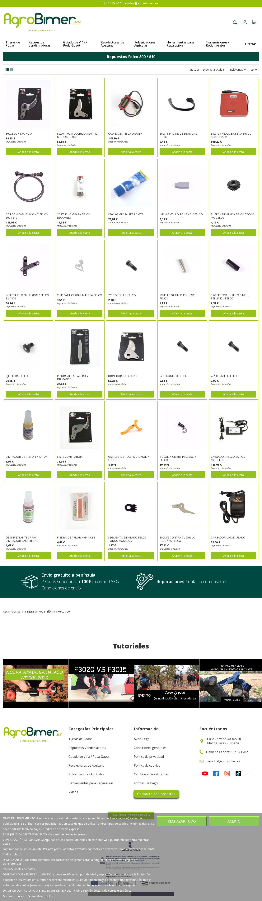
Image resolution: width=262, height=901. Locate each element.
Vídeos (73, 792)
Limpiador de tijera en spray (27, 456)
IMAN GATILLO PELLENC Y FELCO (181, 214)
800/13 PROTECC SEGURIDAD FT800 (178, 135)
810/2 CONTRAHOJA (69, 456)
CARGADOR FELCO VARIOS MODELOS (228, 458)
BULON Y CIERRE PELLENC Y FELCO (178, 458)
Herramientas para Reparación (90, 783)
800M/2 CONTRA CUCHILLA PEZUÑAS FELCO (177, 539)
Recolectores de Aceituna (86, 765)
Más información (14, 896)
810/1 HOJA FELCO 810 (122, 376)
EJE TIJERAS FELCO (17, 376)
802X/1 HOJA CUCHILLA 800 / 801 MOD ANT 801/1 (78, 135)
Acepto (234, 821)
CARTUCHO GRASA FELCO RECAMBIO (73, 216)
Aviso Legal (142, 739)
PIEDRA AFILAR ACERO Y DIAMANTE (72, 377)
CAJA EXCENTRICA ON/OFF (125, 133)
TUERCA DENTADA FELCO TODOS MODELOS (233, 216)
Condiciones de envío (61, 588)
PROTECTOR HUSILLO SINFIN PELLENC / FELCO (230, 296)
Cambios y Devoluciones (151, 774)
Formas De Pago (146, 783)
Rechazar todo (182, 821)
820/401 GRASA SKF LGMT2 (125, 214)
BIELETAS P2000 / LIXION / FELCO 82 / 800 (27, 296)
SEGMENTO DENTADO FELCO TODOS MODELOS (127, 539)
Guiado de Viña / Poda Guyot (88, 756)
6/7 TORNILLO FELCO (173, 376)
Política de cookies (147, 765)
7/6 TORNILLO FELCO (122, 295)
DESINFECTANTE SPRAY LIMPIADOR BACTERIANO (22, 539)
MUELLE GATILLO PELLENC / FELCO (178, 296)
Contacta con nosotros (156, 793)
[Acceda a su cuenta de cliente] (244, 22)
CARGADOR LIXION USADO (228, 537)
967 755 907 (112, 3)
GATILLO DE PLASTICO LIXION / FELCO (128, 458)
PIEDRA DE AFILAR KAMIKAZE (76, 537)
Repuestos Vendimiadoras (87, 748)
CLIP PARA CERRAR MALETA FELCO (79, 295)
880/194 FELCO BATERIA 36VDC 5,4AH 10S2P (231, 135)
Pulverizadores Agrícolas (86, 774)
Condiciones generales (150, 748)
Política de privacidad (149, 756)
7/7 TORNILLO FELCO (224, 376)
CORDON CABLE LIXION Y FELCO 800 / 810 (27, 216)
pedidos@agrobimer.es (140, 3)
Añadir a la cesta (28, 152)
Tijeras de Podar (80, 739)
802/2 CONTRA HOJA (19, 133)
